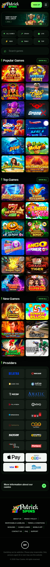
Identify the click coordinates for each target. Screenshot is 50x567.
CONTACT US (17, 531)
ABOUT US (17, 519)
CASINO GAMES (24, 527)
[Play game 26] (37, 311)
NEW (8, 41)
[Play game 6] (37, 109)
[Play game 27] (12, 329)
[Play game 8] (37, 127)
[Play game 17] (12, 228)
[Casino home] (10, 5)
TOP (41, 41)
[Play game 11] (12, 163)
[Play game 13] (12, 192)
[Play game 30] (37, 347)
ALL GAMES (9, 33)
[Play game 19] (12, 246)
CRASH (25, 33)
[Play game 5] (12, 109)
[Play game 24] (37, 282)
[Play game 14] (37, 192)
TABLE (25, 41)
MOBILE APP (37, 527)
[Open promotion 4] (25, 19)
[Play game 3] (12, 91)
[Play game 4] (37, 91)
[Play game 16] (37, 210)
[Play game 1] (12, 73)
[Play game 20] (37, 246)
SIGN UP (36, 5)
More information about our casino (18, 485)
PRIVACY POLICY (30, 519)
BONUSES (11, 527)
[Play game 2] (37, 73)
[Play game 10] (37, 145)
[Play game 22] (37, 264)
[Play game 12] (37, 163)
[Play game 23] (12, 282)
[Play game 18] (37, 228)
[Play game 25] (12, 311)
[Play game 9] (12, 145)
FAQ (26, 531)
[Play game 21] (12, 264)
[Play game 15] (12, 210)
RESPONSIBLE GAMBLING (15, 523)
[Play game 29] (12, 347)
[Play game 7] (12, 127)
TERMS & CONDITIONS (36, 523)
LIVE (41, 33)
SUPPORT (34, 531)
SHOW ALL (43, 60)
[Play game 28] (37, 329)
